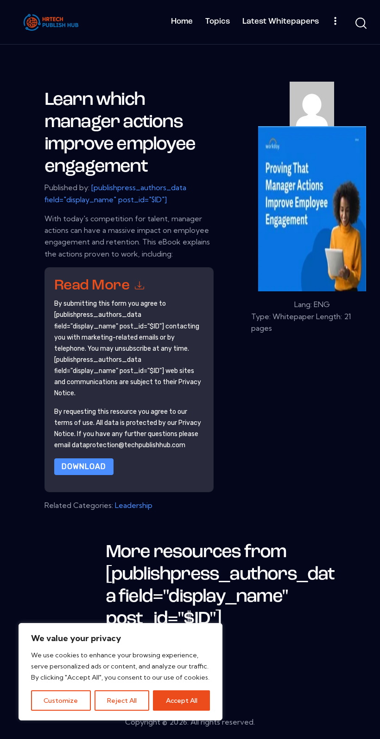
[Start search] (360, 23)
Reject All (122, 700)
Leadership (133, 505)
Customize (61, 700)
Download (84, 466)
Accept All (181, 700)
